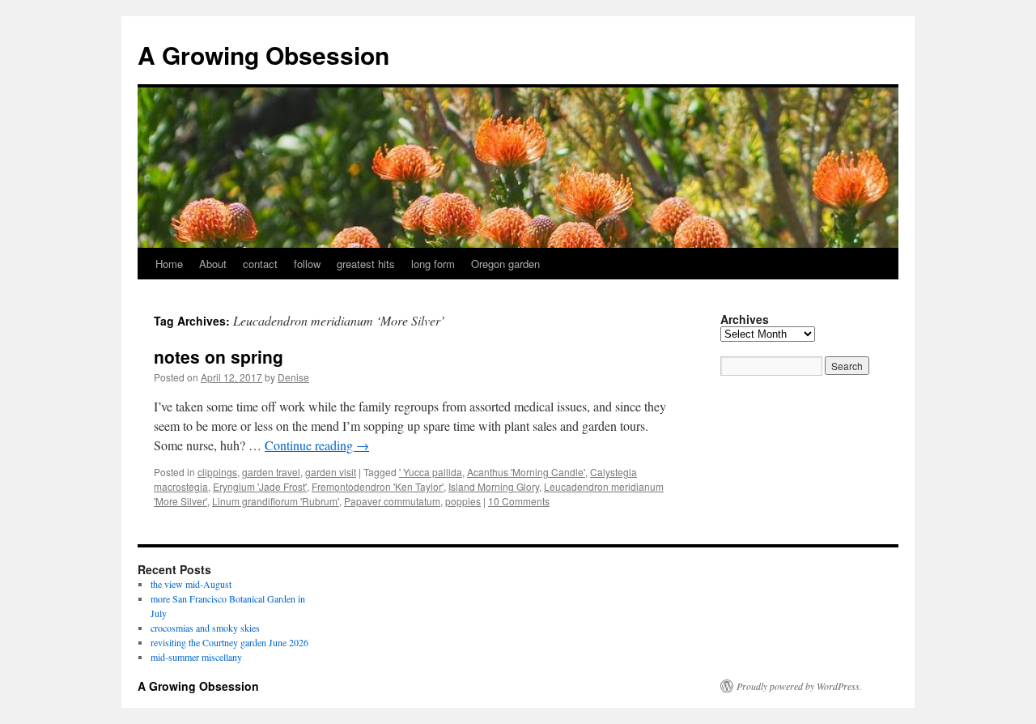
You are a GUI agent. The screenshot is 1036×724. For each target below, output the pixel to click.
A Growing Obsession (263, 54)
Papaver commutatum (392, 501)
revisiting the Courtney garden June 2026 (229, 642)
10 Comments (519, 501)
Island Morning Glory (493, 486)
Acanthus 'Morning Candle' (526, 472)
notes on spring (218, 356)
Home (169, 263)
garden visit (330, 472)
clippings (217, 472)
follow (307, 263)
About (213, 263)
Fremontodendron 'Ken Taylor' (378, 486)
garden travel (271, 472)
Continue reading (317, 445)
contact (260, 263)
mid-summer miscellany (196, 656)
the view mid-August (191, 583)
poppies (463, 501)
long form (433, 263)
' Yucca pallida (430, 472)
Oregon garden (505, 263)
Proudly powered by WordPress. (799, 685)
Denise (293, 377)
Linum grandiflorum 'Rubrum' (275, 501)
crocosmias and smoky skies (205, 627)
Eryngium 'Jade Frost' (260, 486)
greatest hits (366, 263)
